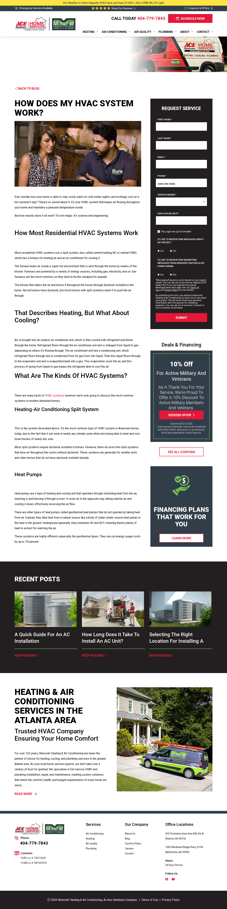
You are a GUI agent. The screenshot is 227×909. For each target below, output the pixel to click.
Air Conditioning (95, 833)
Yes (174, 250)
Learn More (181, 538)
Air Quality (91, 843)
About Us (130, 833)
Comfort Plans (133, 843)
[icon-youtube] (174, 879)
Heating (90, 838)
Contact (129, 853)
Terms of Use (149, 900)
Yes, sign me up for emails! (176, 231)
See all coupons (181, 452)
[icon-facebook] (167, 879)
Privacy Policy (171, 290)
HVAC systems (54, 395)
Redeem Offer (179, 415)
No (162, 250)
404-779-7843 (151, 18)
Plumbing (91, 848)
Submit (181, 317)
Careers (129, 848)
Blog (127, 838)
